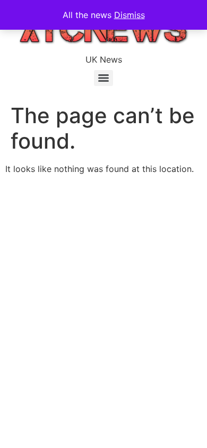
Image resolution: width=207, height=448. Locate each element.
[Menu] (103, 78)
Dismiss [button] (129, 15)
